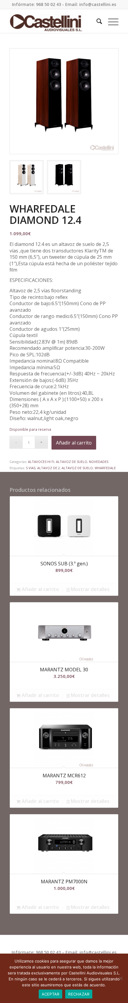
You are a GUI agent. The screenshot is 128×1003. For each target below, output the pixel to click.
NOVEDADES (98, 461)
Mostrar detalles (90, 589)
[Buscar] (96, 21)
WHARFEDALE (105, 468)
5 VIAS (30, 468)
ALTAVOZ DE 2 (48, 468)
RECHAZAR (78, 994)
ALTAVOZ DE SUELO (71, 461)
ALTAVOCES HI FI (41, 461)
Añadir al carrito (74, 442)
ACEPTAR (51, 994)
